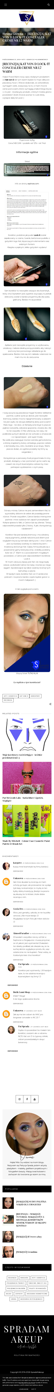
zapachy (19, 1294)
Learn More (23, 1389)
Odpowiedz (18, 871)
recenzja (8, 700)
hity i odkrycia (28, 59)
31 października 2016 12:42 (33, 863)
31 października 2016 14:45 (40, 933)
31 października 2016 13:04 (34, 909)
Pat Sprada (23, 964)
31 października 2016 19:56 (41, 992)
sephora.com (33, 184)
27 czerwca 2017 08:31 (39, 1027)
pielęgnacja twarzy (16, 1283)
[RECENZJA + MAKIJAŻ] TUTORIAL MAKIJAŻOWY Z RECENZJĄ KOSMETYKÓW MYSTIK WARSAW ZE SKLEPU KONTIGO (31, 1220)
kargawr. (17, 862)
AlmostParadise (21, 933)
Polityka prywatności (27, 1355)
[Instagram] (19, 1099)
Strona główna (13, 34)
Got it (33, 1389)
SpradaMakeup (27, 1334)
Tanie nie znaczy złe (38, 1283)
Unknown (18, 878)
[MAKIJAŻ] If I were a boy (29, 1236)
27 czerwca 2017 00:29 (33, 1011)
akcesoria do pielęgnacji (31, 1299)
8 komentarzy (42, 59)
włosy (8, 1294)
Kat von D (9, 80)
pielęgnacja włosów (16, 1288)
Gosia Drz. (18, 908)
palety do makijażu (37, 1288)
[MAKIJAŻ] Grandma (26, 1252)
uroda (13, 1299)
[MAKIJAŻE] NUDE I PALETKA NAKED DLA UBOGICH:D (31, 1203)
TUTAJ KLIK (33, 673)
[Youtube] (34, 1099)
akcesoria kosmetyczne (37, 1294)
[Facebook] (27, 1099)
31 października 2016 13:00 (34, 878)
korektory (35, 696)
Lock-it (37, 235)
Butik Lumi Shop (21, 992)
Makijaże (24, 1278)
